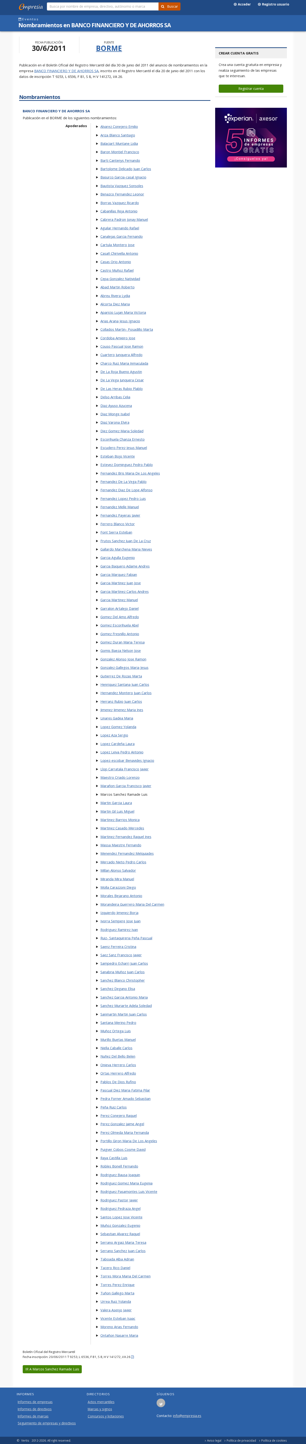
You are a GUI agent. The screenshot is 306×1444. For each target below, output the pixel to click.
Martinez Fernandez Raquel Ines (125, 836)
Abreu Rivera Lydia (115, 295)
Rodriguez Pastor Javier (119, 1200)
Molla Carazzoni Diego (118, 887)
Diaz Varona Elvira (114, 422)
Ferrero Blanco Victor (117, 523)
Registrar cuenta (251, 88)
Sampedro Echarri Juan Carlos (124, 963)
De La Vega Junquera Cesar (122, 380)
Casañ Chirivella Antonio (119, 253)
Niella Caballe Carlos (116, 1047)
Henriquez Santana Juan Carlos (124, 684)
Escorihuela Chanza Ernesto (122, 439)
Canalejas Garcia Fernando (121, 236)
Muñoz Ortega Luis (115, 1030)
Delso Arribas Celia (115, 397)
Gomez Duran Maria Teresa (122, 642)
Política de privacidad (241, 1440)
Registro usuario (275, 4)
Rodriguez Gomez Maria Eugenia (126, 1183)
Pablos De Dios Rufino (118, 1081)
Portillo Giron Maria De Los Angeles (128, 1140)
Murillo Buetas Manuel (118, 1039)
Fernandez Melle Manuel (119, 506)
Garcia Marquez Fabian (118, 574)
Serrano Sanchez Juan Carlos (123, 1250)
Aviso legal (214, 1440)
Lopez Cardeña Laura (117, 743)
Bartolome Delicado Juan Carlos (125, 168)
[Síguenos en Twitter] (161, 1404)
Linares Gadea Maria (116, 718)
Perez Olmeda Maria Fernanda (124, 1132)
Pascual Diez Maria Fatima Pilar (125, 1090)
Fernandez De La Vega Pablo (123, 481)
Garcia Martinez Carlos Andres (124, 591)
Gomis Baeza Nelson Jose (120, 650)
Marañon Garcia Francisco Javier (125, 785)
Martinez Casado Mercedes (122, 828)
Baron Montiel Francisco (119, 151)
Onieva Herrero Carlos (118, 1064)
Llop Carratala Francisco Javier (124, 769)
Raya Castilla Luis (113, 1157)
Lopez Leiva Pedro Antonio (121, 752)
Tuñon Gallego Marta (117, 1293)
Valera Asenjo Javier (116, 1310)
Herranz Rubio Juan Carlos (121, 701)
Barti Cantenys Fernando (120, 160)
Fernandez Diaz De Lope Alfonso (126, 489)
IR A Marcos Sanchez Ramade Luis (52, 1369)
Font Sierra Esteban (116, 532)
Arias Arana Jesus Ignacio (120, 321)
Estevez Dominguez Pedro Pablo (126, 464)
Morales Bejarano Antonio (121, 895)
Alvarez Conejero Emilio (119, 126)
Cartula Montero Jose (117, 244)
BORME (109, 48)
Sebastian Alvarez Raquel (120, 1233)
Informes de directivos (35, 1409)
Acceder (243, 4)
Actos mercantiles (101, 1402)
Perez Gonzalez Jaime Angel (122, 1123)
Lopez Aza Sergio (114, 735)
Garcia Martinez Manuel (119, 599)
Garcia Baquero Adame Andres (125, 566)
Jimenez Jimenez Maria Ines (121, 709)
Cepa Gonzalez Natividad (120, 278)
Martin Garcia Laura (116, 802)
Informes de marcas (33, 1416)
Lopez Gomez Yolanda (118, 726)
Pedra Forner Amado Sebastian (125, 1098)
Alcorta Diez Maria (115, 304)
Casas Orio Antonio (115, 261)
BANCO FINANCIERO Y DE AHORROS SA (66, 70)
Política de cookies (274, 1440)
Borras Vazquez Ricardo (119, 202)
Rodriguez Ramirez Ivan (119, 929)
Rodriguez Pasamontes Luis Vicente (128, 1191)
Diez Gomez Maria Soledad (121, 430)
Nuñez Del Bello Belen (117, 1056)
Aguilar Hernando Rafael (119, 228)
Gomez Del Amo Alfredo (119, 616)
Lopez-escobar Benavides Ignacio (127, 760)
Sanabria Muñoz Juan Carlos (122, 971)
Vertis (25, 1440)
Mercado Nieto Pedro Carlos (123, 862)
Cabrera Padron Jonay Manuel (124, 219)
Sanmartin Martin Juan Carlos (123, 1014)
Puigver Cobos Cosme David (123, 1149)
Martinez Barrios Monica (120, 819)
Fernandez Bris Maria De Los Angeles (130, 473)
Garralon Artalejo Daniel (119, 608)
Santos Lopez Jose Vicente (121, 1217)
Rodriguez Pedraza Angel (120, 1208)
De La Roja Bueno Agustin (121, 371)
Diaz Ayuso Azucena (116, 405)
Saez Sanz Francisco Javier (121, 954)
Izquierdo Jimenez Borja (119, 912)
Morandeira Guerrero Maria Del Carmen (132, 904)
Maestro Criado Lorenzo (120, 777)
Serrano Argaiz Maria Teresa (123, 1242)
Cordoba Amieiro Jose (117, 337)
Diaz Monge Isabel (115, 413)
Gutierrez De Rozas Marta (121, 676)
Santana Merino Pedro (118, 1022)
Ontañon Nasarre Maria (119, 1335)
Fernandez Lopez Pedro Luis (123, 498)
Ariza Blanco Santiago (117, 135)
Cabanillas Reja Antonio (118, 211)
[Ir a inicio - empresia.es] (32, 6)
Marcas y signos (100, 1409)
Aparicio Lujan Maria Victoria (123, 312)
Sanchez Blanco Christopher (122, 980)
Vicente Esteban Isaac (117, 1318)
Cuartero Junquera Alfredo (121, 354)
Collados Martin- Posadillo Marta (126, 329)
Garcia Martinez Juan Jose (120, 582)
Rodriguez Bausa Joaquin (120, 1174)
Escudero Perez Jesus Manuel (123, 447)
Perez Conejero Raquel (118, 1115)
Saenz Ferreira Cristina (118, 946)
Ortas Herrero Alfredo (118, 1073)
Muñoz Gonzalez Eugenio (120, 1225)
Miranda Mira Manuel (117, 878)
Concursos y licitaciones (106, 1416)
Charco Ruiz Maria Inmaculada (124, 363)
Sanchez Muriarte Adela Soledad (126, 1005)
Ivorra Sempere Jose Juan (120, 921)
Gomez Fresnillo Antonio (119, 633)
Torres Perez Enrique (117, 1284)
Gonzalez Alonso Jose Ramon (123, 659)
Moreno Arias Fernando (119, 1326)
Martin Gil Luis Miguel (117, 811)
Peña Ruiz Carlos (113, 1107)
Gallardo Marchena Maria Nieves (126, 549)
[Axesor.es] (251, 138)
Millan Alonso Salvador (118, 870)
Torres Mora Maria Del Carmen (125, 1276)
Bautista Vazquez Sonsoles (121, 185)
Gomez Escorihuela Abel (119, 625)
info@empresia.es (187, 1415)
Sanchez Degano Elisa (117, 988)
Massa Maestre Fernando (120, 845)
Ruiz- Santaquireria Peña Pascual (126, 938)
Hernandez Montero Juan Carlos (126, 692)
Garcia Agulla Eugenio (117, 557)
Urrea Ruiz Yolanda (115, 1301)
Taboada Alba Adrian (117, 1259)
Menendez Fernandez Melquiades (127, 853)
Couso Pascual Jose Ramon (121, 346)
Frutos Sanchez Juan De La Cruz (125, 540)
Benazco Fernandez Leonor (122, 194)
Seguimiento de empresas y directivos (47, 1423)
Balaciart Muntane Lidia (119, 143)
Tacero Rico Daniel (115, 1267)
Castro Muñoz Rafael (117, 270)
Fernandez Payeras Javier (120, 515)
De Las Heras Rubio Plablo (121, 388)
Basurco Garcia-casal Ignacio (123, 177)
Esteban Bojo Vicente (117, 456)
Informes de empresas (35, 1402)
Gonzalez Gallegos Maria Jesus (124, 667)
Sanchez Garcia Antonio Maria (124, 997)
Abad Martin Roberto (117, 287)
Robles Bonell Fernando (119, 1166)
